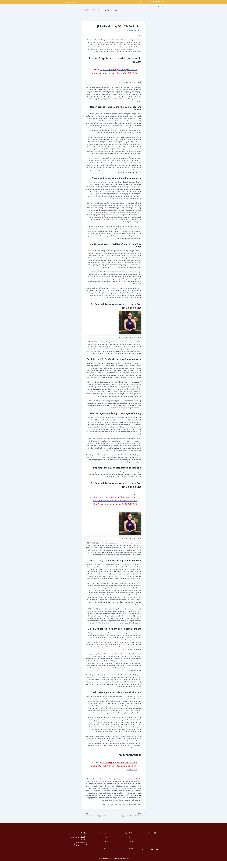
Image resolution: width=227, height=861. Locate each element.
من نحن (107, 10)
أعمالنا (93, 10)
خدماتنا (100, 10)
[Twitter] (152, 850)
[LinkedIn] (147, 850)
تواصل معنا (85, 10)
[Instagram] (142, 850)
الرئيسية (115, 10)
